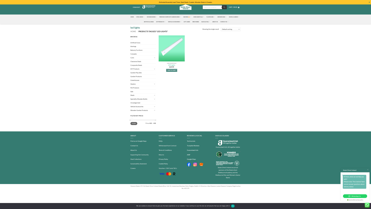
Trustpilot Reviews (193, 145)
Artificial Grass (149, 21)
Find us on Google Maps (138, 141)
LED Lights (171, 65)
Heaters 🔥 (186, 17)
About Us (215, 21)
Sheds (132, 95)
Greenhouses (221, 17)
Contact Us (223, 21)
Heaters (133, 84)
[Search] (224, 7)
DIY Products (160, 21)
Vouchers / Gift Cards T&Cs (168, 168)
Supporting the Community (139, 155)
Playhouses (210, 17)
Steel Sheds (139, 17)
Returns (161, 155)
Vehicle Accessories (174, 21)
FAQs (161, 141)
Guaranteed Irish (192, 150)
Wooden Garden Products (139, 110)
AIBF (188, 155)
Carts (132, 58)
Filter (134, 123)
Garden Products (136, 76)
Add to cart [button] (172, 70)
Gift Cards (187, 21)
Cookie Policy (163, 164)
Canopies (133, 54)
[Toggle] (155, 58)
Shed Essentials (198, 17)
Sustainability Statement (138, 164)
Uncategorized (135, 103)
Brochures (196, 21)
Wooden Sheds (151, 17)
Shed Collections (136, 159)
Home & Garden (233, 17)
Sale (131, 91)
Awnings (133, 46)
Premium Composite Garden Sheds (169, 17)
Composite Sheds (136, 65)
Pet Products (134, 88)
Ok (233, 206)
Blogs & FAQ (205, 21)
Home (132, 17)
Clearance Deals (135, 61)
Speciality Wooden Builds (138, 99)
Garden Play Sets (136, 73)
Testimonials (191, 141)
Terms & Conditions (165, 150)
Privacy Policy (163, 159)
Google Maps (191, 159)
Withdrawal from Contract (167, 145)
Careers (133, 168)
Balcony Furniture (136, 50)
